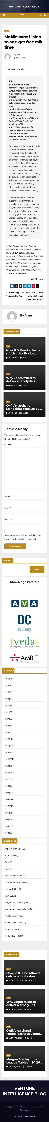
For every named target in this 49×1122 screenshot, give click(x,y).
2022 (7, 705)
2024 (7, 692)
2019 (7, 725)
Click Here (17, 263)
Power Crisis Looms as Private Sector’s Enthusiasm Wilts (34, 295)
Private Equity (11, 916)
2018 (7, 732)
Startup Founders (12, 929)
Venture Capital (12, 936)
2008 (7, 799)
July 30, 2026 (15, 1067)
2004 (7, 826)
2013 (7, 766)
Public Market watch (14, 923)
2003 (7, 833)
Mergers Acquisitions (14, 902)
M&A (6, 31)
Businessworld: (17, 69)
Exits (7, 862)
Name (7, 496)
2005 (7, 819)
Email (7, 508)
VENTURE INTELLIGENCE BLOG (24, 6)
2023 (7, 699)
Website (8, 520)
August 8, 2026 (16, 1009)
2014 (7, 759)
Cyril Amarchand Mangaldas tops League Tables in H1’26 (23, 409)
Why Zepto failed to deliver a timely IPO (21, 379)
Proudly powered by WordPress (17, 1107)
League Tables (11, 889)
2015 (7, 752)
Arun (19, 54)
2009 (7, 793)
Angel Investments (13, 849)
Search (8, 560)
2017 (7, 739)
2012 (7, 772)
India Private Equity (13, 876)
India (7, 869)
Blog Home (18, 1116)
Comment (9, 444)
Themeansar (24, 1110)
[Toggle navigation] (23, 15)
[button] (41, 15)
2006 (7, 813)
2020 (7, 719)
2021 (7, 712)
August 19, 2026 (16, 980)
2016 (7, 746)
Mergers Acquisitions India (17, 909)
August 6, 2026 (16, 1038)
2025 (7, 685)
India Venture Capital (14, 882)
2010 (7, 786)
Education (9, 856)
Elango (24, 413)
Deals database (29, 1116)
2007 (7, 806)
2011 (7, 779)
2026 (7, 679)
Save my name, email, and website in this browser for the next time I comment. (22, 537)
